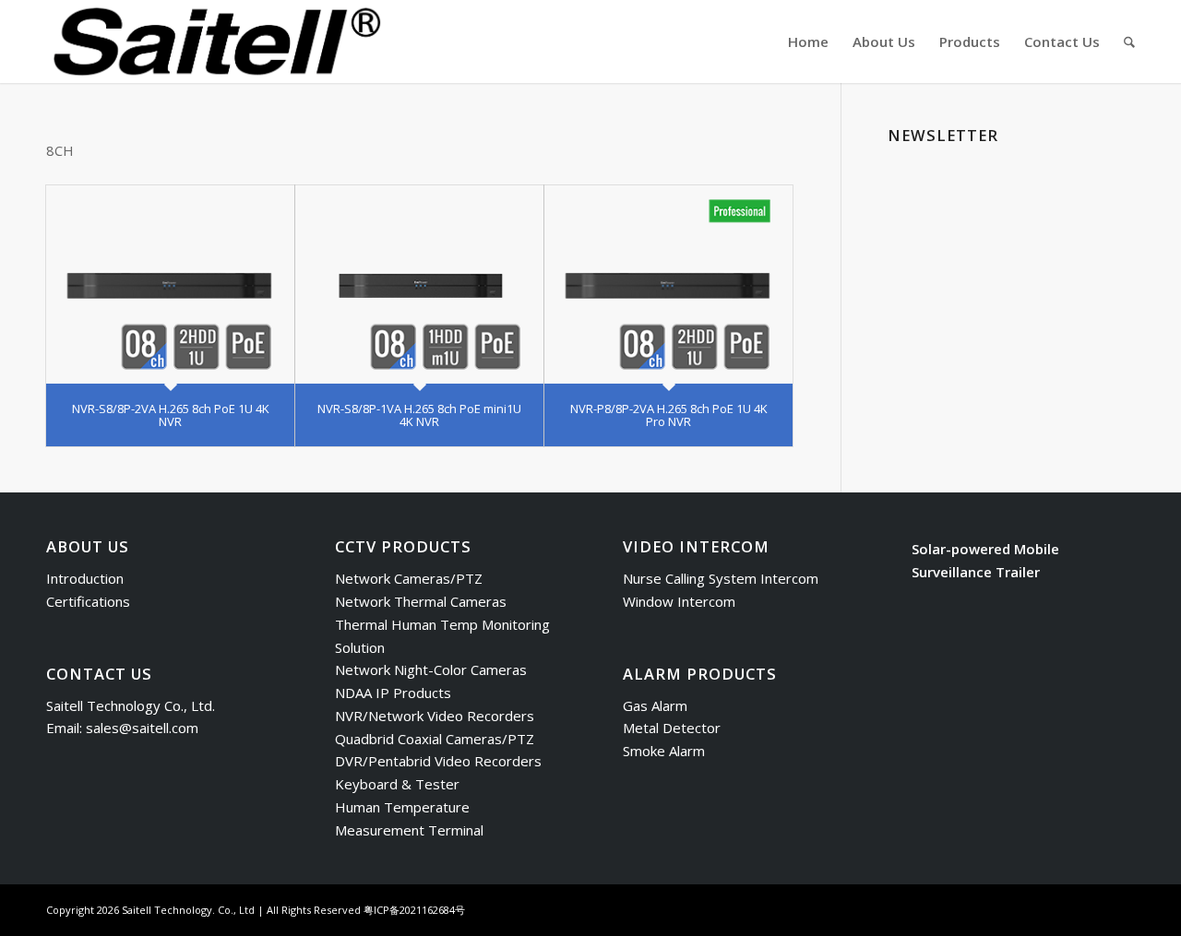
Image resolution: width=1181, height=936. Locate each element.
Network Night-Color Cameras (431, 669)
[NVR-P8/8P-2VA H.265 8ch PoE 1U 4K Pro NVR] (668, 284)
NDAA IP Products (393, 692)
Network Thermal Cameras (421, 601)
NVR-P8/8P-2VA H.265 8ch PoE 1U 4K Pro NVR (669, 415)
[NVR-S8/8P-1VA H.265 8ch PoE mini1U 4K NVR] (419, 284)
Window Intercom (679, 601)
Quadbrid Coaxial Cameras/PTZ (434, 738)
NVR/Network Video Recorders (434, 715)
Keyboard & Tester (397, 784)
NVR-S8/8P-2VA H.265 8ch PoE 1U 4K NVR (170, 415)
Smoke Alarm (664, 750)
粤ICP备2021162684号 (414, 910)
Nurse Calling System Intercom (720, 578)
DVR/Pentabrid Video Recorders (438, 761)
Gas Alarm (655, 705)
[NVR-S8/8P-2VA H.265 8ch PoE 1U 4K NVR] (170, 284)
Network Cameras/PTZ (409, 578)
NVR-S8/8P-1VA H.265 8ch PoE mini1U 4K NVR (419, 415)
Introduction (85, 578)
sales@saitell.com (142, 727)
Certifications (88, 601)
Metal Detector (672, 727)
